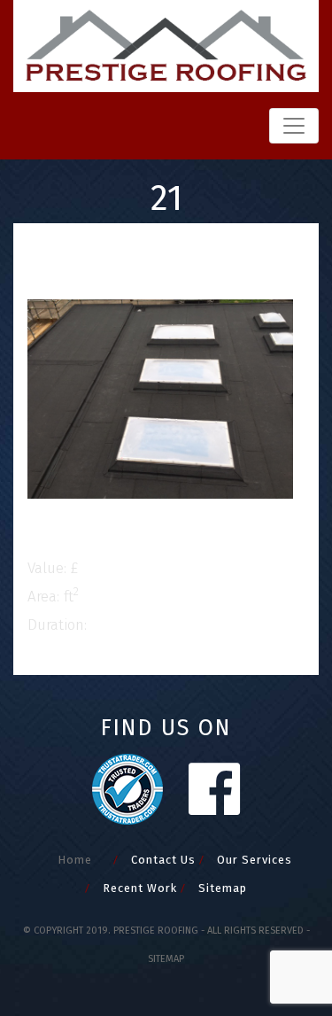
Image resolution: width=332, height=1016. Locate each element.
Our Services (254, 859)
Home (75, 859)
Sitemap (222, 888)
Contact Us (163, 859)
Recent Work (140, 888)
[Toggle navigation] (294, 125)
